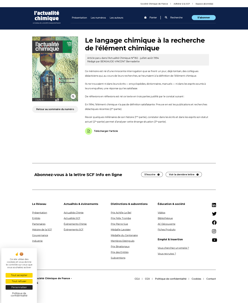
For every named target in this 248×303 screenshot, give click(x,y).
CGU (137, 278)
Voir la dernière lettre (181, 174)
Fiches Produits (166, 229)
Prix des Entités (119, 252)
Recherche (176, 17)
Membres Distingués (122, 241)
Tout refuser (19, 281)
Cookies (196, 278)
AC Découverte (166, 224)
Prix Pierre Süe (119, 224)
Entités (36, 218)
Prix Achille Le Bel (121, 212)
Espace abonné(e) (204, 4)
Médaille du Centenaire (124, 235)
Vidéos (161, 212)
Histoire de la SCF (42, 229)
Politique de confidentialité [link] (19, 294)
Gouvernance (40, 235)
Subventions (118, 258)
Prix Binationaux (120, 246)
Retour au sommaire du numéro (55, 109)
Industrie (37, 241)
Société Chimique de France (154, 4)
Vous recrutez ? (167, 253)
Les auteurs (116, 17)
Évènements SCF (73, 229)
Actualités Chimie (74, 212)
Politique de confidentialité (170, 278)
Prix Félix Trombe (121, 218)
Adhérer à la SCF (182, 4)
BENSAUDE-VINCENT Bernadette (120, 61)
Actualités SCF (72, 218)
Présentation (79, 17)
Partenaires (38, 224)
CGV (147, 278)
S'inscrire (149, 174)
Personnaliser (19, 287)
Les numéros (98, 17)
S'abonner (203, 17)
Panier (153, 17)
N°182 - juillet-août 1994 (145, 58)
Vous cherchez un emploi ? (173, 248)
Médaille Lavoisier (121, 229)
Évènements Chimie (75, 224)
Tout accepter (19, 275)
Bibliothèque (165, 218)
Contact (211, 278)
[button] (174, 17)
